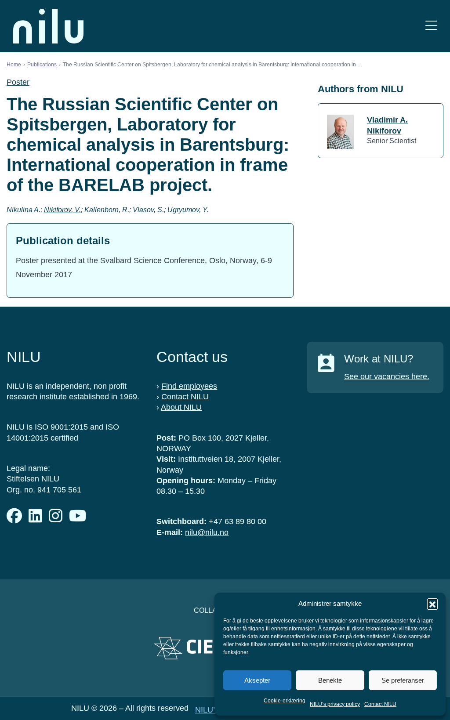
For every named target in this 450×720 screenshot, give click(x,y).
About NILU (181, 407)
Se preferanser (402, 680)
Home (14, 65)
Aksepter (257, 680)
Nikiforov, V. (62, 209)
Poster (18, 82)
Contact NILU (380, 704)
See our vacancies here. (386, 376)
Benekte (330, 680)
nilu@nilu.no (207, 532)
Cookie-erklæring (284, 701)
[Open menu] (431, 26)
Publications (42, 65)
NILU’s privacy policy (335, 704)
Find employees (189, 386)
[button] (432, 603)
